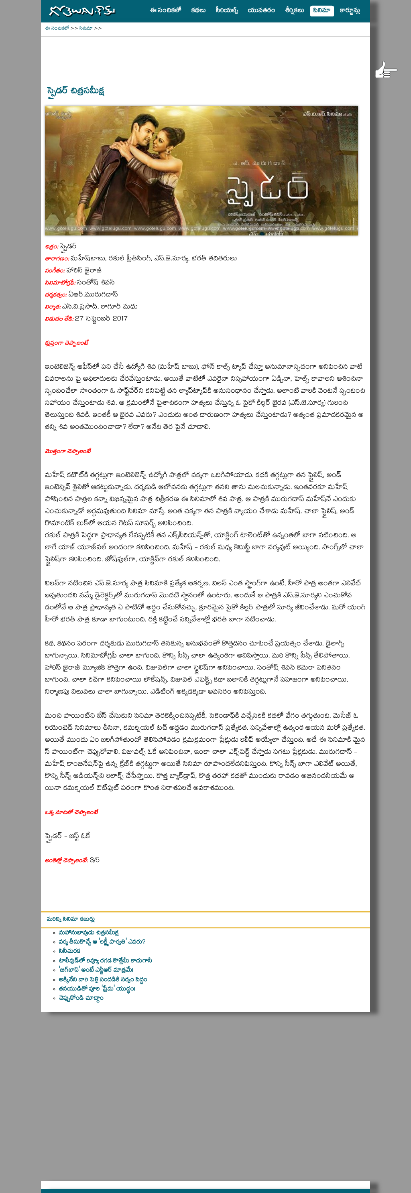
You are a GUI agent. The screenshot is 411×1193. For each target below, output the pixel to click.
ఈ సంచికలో (57, 29)
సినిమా (86, 29)
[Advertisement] (205, 57)
